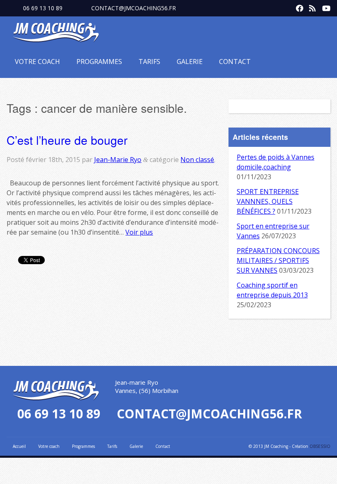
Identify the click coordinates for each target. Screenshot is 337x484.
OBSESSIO (319, 446)
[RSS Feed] (310, 6)
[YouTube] (323, 6)
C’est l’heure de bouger (67, 140)
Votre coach (37, 61)
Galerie (190, 61)
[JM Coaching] (56, 34)
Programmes (99, 61)
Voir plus (139, 232)
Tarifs (149, 61)
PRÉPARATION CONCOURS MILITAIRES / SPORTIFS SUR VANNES (278, 260)
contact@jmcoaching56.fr (133, 8)
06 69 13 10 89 (42, 8)
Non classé (197, 159)
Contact (235, 61)
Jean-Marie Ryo (117, 159)
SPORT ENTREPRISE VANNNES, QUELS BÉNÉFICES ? (268, 201)
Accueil (19, 446)
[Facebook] (297, 6)
